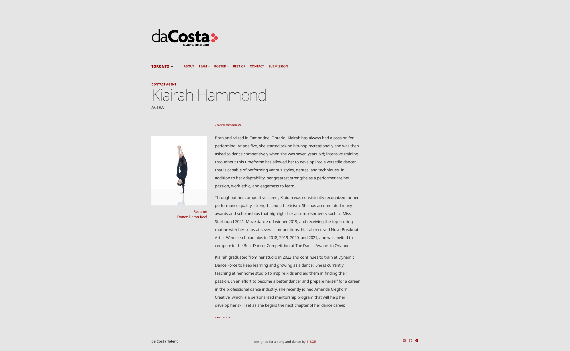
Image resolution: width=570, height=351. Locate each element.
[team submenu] (209, 66)
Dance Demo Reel (192, 216)
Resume (200, 211)
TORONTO (160, 66)
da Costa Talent (164, 341)
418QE (311, 341)
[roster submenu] (227, 66)
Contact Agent (163, 84)
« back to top (222, 317)
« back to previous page (228, 125)
